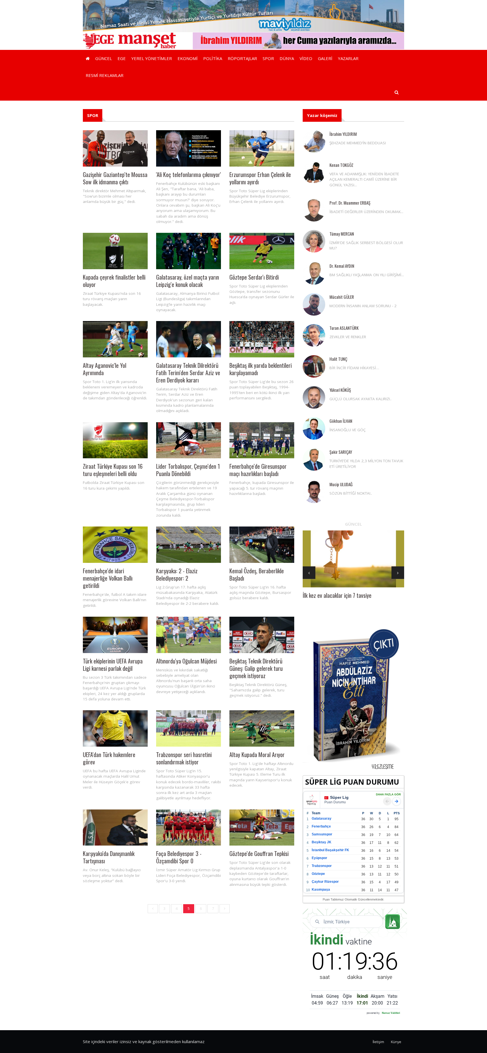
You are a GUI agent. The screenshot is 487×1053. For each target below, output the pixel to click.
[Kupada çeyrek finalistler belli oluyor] (115, 251)
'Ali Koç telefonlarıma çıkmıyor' (188, 174)
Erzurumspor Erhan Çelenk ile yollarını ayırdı (260, 178)
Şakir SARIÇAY (340, 452)
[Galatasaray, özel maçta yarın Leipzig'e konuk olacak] (188, 251)
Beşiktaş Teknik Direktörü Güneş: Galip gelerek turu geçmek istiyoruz (256, 668)
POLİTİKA (212, 58)
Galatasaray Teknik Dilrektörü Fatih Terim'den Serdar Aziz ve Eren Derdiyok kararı (188, 372)
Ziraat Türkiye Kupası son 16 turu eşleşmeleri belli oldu (113, 470)
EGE (122, 58)
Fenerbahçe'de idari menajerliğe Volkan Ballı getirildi (107, 578)
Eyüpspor (319, 858)
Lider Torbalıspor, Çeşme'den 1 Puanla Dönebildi (188, 470)
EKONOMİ (188, 58)
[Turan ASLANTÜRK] (314, 335)
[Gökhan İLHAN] (314, 428)
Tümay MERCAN (341, 234)
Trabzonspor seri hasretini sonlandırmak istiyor (184, 758)
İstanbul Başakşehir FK (330, 850)
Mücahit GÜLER (341, 297)
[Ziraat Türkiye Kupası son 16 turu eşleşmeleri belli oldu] (115, 440)
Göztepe (318, 874)
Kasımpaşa (321, 889)
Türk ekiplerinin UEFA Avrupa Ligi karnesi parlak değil (113, 664)
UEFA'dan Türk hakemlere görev (109, 758)
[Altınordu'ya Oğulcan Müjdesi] (188, 635)
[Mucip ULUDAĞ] (314, 492)
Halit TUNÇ (338, 359)
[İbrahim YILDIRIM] (314, 141)
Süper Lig (339, 797)
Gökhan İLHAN (340, 421)
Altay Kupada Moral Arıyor (257, 754)
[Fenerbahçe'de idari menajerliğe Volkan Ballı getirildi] (115, 544)
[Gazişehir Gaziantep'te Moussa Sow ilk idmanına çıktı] (115, 148)
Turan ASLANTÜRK (343, 328)
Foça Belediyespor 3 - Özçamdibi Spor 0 (179, 857)
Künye (396, 1041)
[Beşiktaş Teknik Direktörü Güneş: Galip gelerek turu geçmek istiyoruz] (261, 635)
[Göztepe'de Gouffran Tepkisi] (261, 827)
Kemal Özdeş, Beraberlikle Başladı (256, 574)
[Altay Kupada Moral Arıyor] (261, 728)
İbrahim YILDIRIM (343, 134)
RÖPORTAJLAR (242, 58)
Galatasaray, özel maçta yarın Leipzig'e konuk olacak (187, 281)
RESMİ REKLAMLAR (104, 75)
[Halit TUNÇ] (314, 366)
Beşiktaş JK (321, 842)
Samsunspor (322, 834)
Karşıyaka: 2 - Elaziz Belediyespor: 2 (177, 574)
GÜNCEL (103, 58)
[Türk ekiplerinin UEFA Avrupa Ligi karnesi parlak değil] (115, 635)
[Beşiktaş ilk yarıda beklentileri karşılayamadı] (261, 339)
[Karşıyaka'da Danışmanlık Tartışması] (115, 827)
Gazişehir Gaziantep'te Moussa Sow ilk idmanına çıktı (115, 178)
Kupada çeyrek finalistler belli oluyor (114, 281)
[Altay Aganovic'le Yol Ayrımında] (115, 339)
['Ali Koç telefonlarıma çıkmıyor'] (188, 148)
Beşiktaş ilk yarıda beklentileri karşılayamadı (260, 369)
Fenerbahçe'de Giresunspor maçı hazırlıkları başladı (258, 470)
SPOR (268, 58)
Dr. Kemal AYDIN (341, 266)
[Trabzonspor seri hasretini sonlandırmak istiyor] (188, 728)
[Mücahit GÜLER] (314, 304)
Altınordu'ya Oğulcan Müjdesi (186, 661)
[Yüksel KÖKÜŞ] (314, 397)
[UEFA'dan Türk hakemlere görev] (115, 728)
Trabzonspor (322, 866)
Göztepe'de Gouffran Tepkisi (259, 853)
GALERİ (325, 58)
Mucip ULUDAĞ (341, 484)
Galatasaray (321, 818)
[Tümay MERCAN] (314, 241)
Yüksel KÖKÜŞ (340, 390)
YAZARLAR (348, 58)
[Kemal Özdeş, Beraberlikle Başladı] (261, 544)
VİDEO (306, 58)
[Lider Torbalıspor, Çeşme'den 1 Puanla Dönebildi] (188, 440)
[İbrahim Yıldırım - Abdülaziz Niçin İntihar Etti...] (353, 699)
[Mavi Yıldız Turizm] (243, 15)
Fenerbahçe (321, 826)
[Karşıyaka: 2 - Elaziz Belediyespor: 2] (188, 544)
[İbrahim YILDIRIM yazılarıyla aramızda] (298, 40)
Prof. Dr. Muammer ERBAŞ (349, 203)
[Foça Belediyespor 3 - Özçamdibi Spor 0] (188, 827)
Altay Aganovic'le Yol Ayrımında (104, 369)
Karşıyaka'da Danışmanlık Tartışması (108, 857)
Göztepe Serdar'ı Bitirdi (254, 277)
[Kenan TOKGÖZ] (314, 172)
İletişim (378, 1041)
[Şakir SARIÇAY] (314, 459)
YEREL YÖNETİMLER (151, 58)
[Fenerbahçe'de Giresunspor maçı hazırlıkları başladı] (261, 440)
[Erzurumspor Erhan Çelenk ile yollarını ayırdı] (261, 148)
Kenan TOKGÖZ (341, 165)
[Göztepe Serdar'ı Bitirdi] (261, 251)
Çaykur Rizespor (325, 882)
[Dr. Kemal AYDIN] (314, 273)
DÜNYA (287, 58)
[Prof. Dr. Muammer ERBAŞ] (314, 210)
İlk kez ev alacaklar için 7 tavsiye (337, 595)
